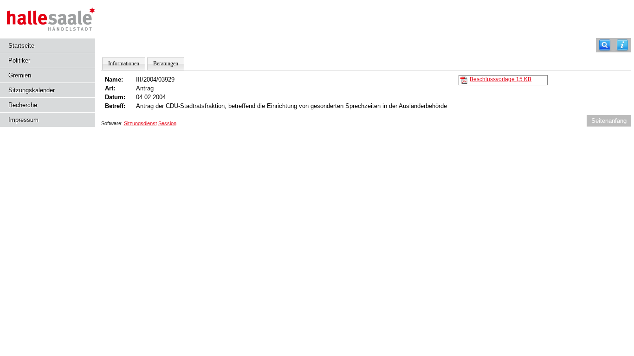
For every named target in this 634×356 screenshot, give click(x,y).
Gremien (19, 75)
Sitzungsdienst (140, 123)
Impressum (23, 119)
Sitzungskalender (31, 90)
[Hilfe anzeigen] (622, 45)
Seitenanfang (609, 120)
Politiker (19, 60)
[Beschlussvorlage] (463, 80)
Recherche (22, 105)
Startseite (21, 45)
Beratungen (165, 63)
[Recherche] (605, 45)
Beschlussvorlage (500, 79)
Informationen (123, 63)
